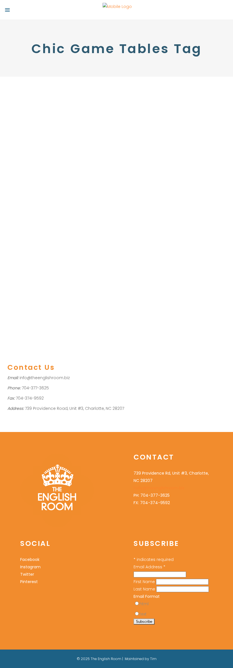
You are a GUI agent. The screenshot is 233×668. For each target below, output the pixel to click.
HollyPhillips (56, 259)
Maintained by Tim (141, 658)
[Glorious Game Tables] (58, 155)
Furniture (132, 276)
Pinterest (29, 581)
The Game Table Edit (159, 265)
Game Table (56, 267)
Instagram (30, 567)
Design (192, 284)
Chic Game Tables (24, 267)
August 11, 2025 (20, 236)
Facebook (29, 559)
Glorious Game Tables (46, 248)
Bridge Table (136, 284)
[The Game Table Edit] (175, 164)
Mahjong (77, 267)
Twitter (27, 574)
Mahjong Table (192, 291)
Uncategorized (21, 259)
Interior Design (163, 291)
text (143, 614)
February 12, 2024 (139, 253)
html (144, 604)
